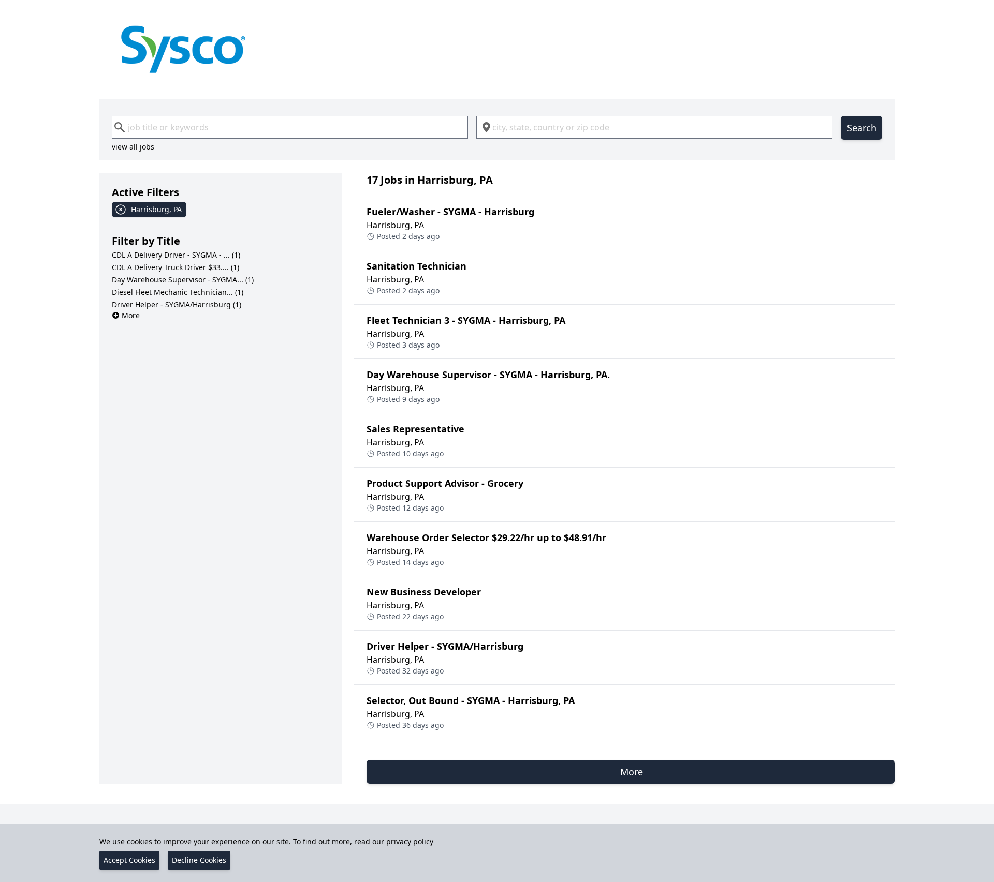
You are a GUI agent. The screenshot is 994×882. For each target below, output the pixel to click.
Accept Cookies (129, 860)
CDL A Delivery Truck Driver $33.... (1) (175, 267)
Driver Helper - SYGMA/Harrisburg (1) (176, 304)
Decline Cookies (199, 860)
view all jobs (133, 147)
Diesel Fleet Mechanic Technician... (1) (177, 292)
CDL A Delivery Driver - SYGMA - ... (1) (176, 255)
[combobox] (290, 127)
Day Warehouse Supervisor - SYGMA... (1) (183, 280)
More (131, 315)
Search (861, 128)
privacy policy (409, 841)
